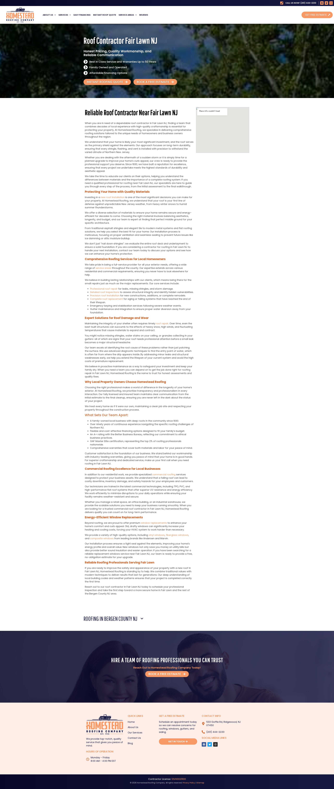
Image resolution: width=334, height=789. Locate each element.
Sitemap (200, 782)
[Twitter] (326, 3)
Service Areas (126, 14)
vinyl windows (157, 535)
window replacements (154, 522)
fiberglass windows (177, 535)
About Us (48, 14)
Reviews (143, 14)
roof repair (162, 323)
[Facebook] (322, 3)
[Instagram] (331, 3)
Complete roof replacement (106, 299)
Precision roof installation (105, 295)
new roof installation (113, 197)
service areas (103, 268)
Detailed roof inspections (104, 292)
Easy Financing (82, 14)
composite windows (102, 538)
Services (63, 14)
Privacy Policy (189, 782)
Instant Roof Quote (104, 14)
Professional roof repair (104, 288)
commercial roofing (163, 474)
